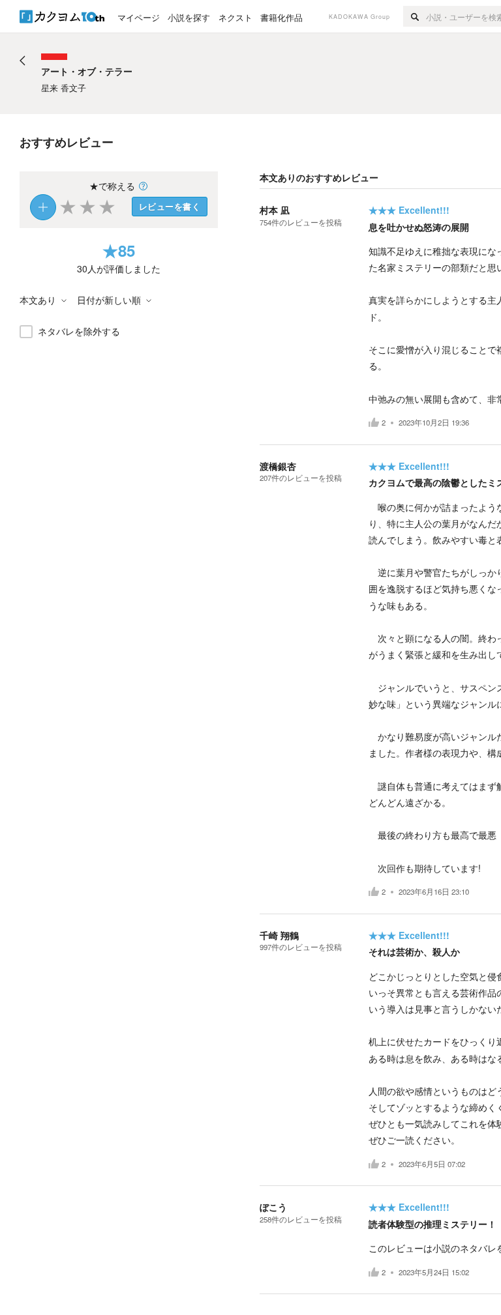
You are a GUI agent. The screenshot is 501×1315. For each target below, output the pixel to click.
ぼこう (273, 1206)
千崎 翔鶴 (279, 935)
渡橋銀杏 (278, 465)
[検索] (414, 16)
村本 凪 (275, 209)
